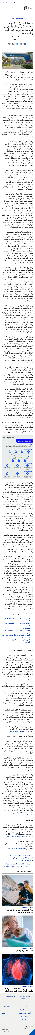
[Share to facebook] (24, 44)
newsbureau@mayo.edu (17, 848)
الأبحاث (4, 1013)
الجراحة (4, 1016)
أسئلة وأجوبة (5, 1009)
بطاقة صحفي (12, 2)
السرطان (21, 1009)
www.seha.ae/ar (27, 815)
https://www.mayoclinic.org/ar (16, 836)
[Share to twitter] (20, 44)
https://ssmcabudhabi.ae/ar (16, 731)
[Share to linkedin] (16, 44)
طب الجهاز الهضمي (24, 1016)
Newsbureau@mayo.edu (9, 996)
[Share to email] (13, 44)
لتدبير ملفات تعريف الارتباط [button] (6, 1031)
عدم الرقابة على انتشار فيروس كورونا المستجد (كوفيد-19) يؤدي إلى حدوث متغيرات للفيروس (20, 857)
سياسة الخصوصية (5, 1029)
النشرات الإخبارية (23, 1006)
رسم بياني (26, 628)
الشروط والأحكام (5, 1026)
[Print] (9, 44)
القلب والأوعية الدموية (25, 1013)
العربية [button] (5, 2)
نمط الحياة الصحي (24, 1020)
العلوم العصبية (6, 1006)
